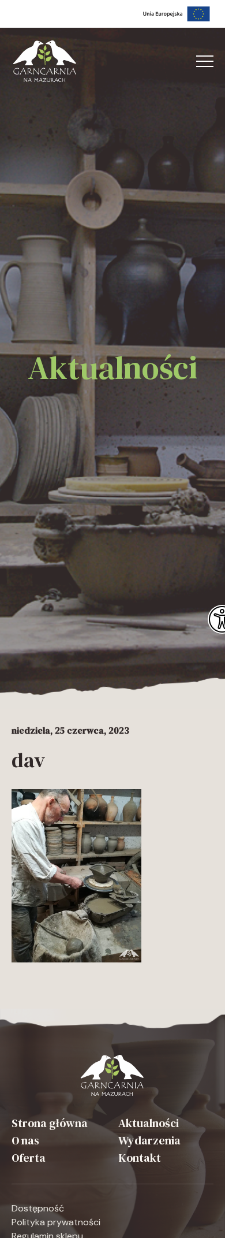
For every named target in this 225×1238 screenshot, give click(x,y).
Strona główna (50, 1123)
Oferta (29, 1158)
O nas (25, 1140)
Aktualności (148, 1123)
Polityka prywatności (56, 1222)
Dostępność (38, 1208)
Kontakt (139, 1158)
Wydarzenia (149, 1140)
